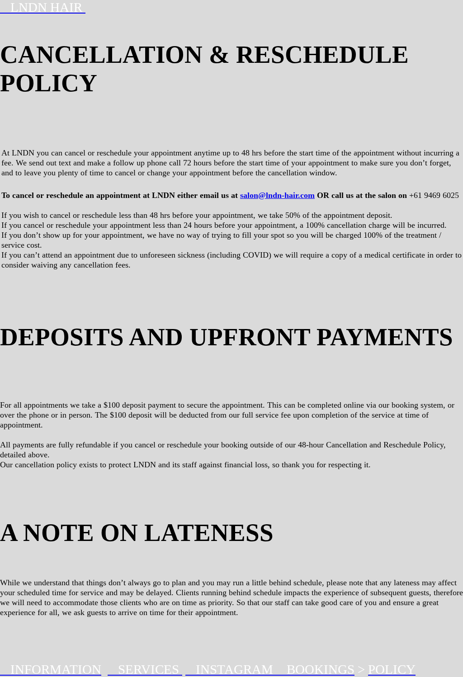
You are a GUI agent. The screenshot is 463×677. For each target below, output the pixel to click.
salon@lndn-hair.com (277, 195)
